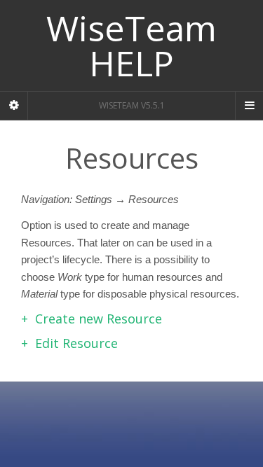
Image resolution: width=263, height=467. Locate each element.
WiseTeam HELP (131, 46)
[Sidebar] (14, 106)
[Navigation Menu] (249, 106)
